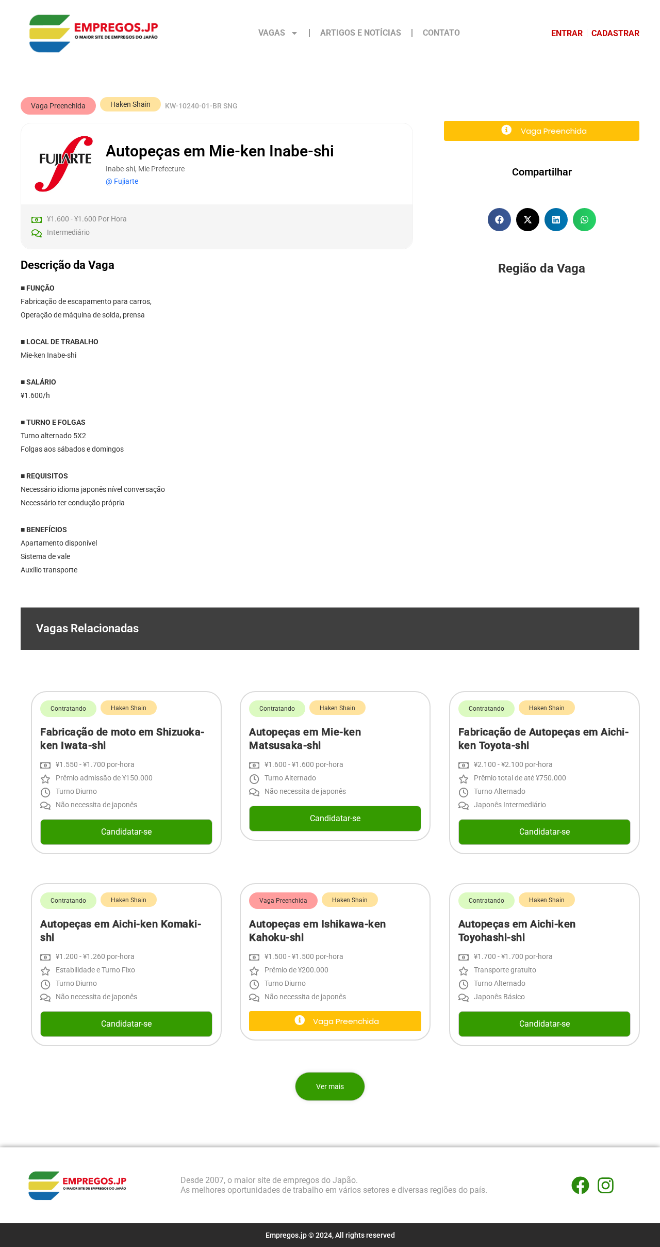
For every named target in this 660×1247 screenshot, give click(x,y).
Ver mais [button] (330, 1086)
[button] (58, 106)
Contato (441, 33)
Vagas (271, 33)
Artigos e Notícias (360, 33)
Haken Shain (130, 104)
